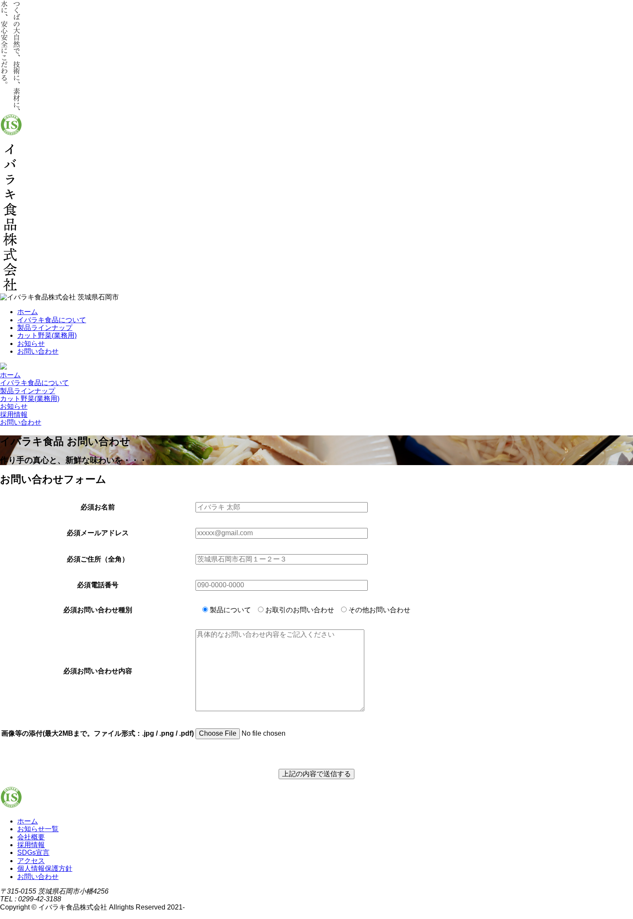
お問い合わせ (38, 351)
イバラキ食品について (51, 320)
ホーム (27, 311)
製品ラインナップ (44, 327)
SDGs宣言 (33, 852)
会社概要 (31, 837)
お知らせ (31, 343)
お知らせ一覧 (38, 829)
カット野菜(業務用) (47, 335)
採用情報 (14, 414)
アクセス (31, 860)
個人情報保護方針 (44, 868)
